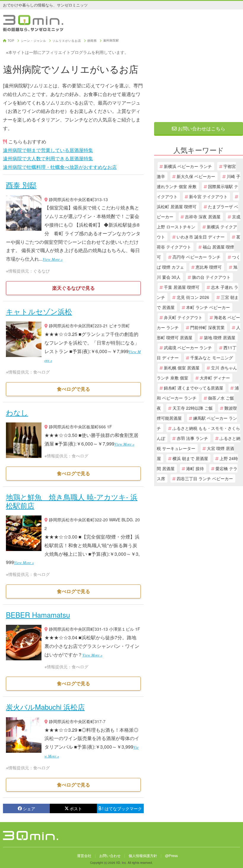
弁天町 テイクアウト (183, 317)
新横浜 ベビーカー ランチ (188, 166)
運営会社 (84, 855)
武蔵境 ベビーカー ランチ (188, 347)
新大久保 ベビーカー (196, 176)
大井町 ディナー (215, 378)
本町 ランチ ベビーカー (208, 307)
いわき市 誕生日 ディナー (201, 237)
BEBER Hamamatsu (38, 614)
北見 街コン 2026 (193, 297)
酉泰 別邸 (21, 185)
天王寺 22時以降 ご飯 (192, 408)
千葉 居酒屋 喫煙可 (181, 287)
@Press (171, 855)
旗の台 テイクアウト (211, 277)
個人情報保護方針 (143, 855)
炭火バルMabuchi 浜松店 (45, 707)
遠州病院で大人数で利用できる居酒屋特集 (48, 158)
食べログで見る (73, 388)
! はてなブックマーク (122, 808)
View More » (53, 259)
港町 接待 (195, 468)
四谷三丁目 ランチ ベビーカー (205, 478)
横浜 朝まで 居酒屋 (190, 458)
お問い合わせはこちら (201, 128)
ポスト (76, 808)
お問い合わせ (110, 855)
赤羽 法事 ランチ (192, 438)
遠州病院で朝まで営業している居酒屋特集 (48, 150)
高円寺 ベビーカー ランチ (196, 257)
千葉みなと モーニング (211, 358)
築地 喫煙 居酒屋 (219, 337)
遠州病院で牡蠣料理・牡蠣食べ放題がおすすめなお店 (60, 167)
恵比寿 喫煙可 (209, 267)
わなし (17, 412)
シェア (29, 808)
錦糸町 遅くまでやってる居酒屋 (193, 388)
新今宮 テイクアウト (208, 196)
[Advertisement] (198, 76)
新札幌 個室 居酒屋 (181, 368)
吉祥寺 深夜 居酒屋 (202, 217)
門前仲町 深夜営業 (207, 327)
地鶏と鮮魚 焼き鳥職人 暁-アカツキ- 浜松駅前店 (72, 500)
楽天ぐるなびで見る (73, 287)
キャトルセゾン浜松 (39, 311)
